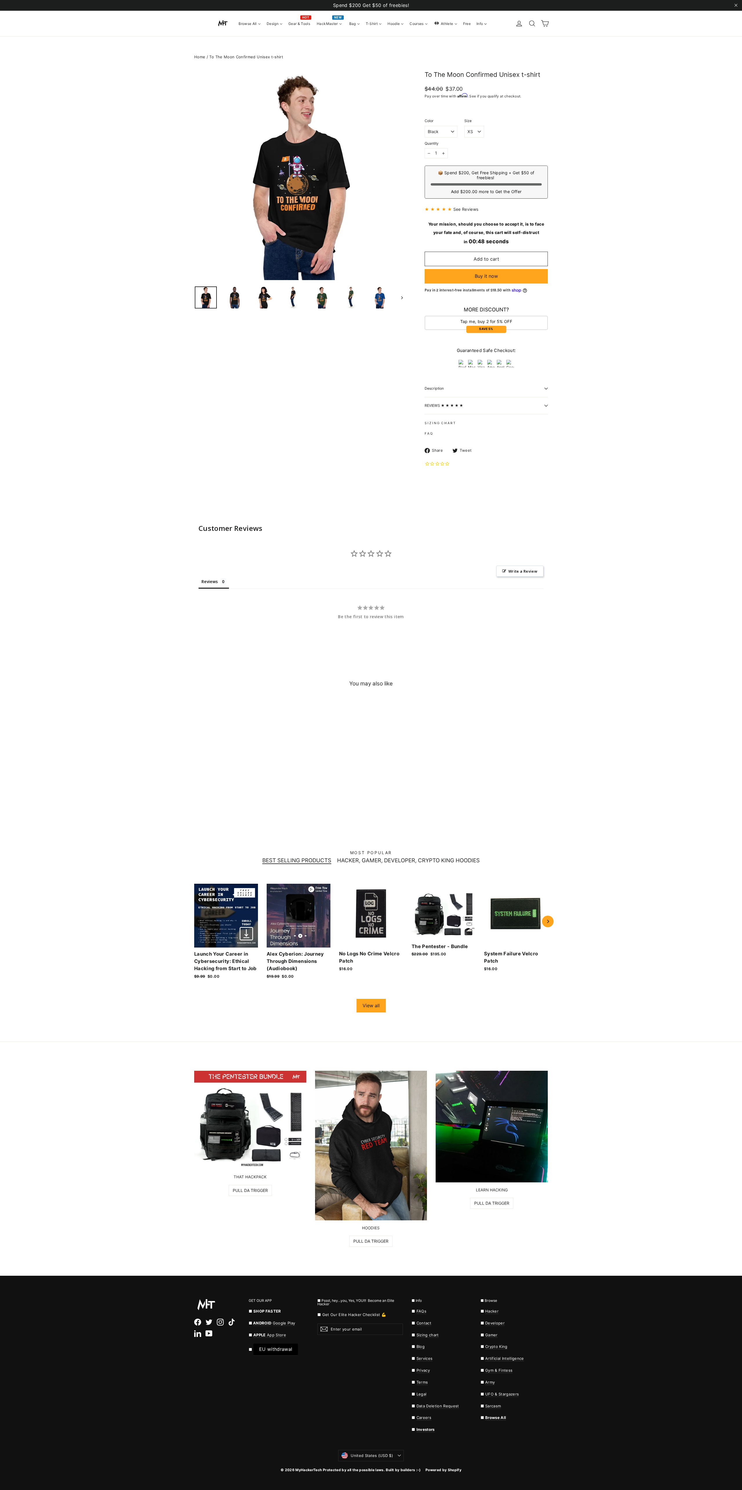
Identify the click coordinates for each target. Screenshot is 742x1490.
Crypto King (496, 1346)
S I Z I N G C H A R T (440, 423)
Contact (424, 1323)
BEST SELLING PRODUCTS (296, 860)
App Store (269, 1335)
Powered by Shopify (443, 1470)
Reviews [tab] (209, 581)
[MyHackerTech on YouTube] (208, 1333)
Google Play (284, 1323)
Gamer (491, 1335)
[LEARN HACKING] (492, 1126)
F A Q (428, 433)
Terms (422, 1382)
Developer (495, 1323)
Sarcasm (493, 1406)
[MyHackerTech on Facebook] (197, 1322)
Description (434, 388)
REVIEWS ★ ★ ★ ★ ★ (444, 405)
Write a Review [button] (522, 571)
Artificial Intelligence (504, 1358)
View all (371, 1005)
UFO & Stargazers (502, 1394)
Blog (421, 1346)
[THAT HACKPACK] (250, 1120)
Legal (422, 1394)
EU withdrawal (275, 1349)
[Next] (548, 921)
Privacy (423, 1370)
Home (199, 57)
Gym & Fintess (498, 1370)
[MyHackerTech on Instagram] (220, 1322)
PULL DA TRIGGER (250, 1190)
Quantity (432, 143)
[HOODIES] (371, 1145)
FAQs (421, 1311)
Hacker (492, 1311)
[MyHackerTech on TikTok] (231, 1322)
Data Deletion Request (438, 1406)
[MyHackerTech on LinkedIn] (197, 1333)
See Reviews (466, 209)
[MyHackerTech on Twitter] (208, 1322)
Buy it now (486, 276)
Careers (424, 1417)
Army (490, 1382)
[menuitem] (250, 23)
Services (425, 1358)
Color (429, 121)
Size (468, 121)
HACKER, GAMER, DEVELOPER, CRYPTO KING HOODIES (408, 860)
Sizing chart (428, 1335)
